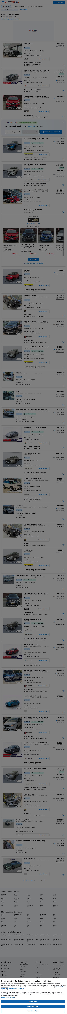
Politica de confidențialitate (16, 988)
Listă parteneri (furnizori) (8, 997)
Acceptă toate (33, 1001)
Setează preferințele (33, 1011)
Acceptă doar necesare (33, 1006)
